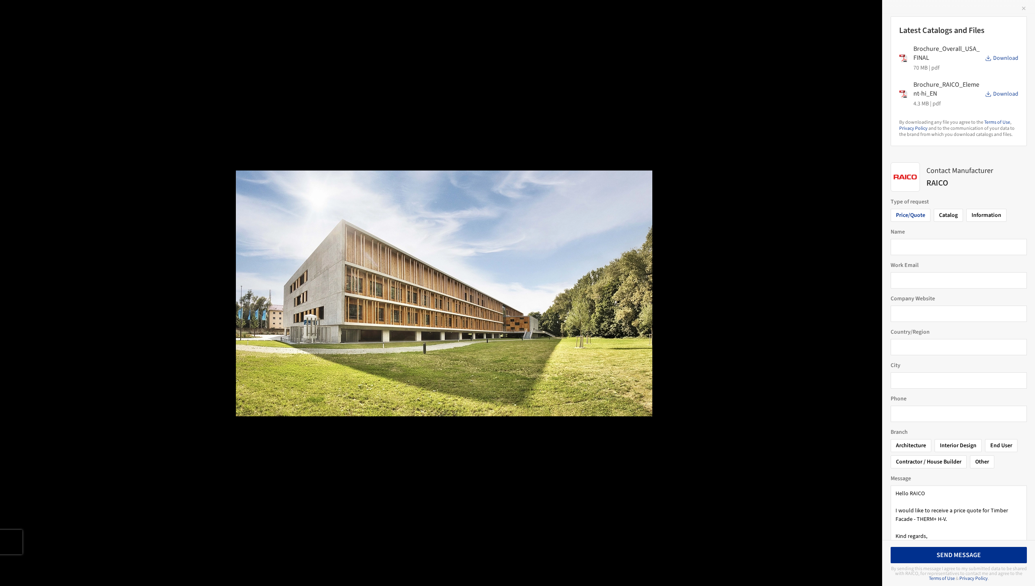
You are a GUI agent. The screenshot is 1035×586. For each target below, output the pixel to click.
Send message (959, 555)
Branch (899, 432)
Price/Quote (910, 215)
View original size (95, 568)
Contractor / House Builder (928, 462)
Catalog (948, 215)
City (895, 365)
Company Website (913, 299)
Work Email (905, 265)
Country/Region (910, 332)
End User (1001, 446)
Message (901, 478)
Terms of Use (997, 122)
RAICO (147, 15)
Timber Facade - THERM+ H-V (71, 15)
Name (898, 232)
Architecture (911, 446)
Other (982, 462)
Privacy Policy (913, 128)
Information (986, 215)
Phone (898, 399)
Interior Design (958, 446)
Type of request (910, 202)
